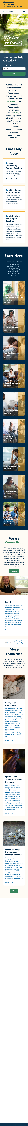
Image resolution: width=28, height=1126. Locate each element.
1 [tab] (5, 642)
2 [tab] (6, 642)
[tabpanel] (14, 606)
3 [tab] (7, 642)
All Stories (14, 571)
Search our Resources (9, 66)
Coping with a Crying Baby (11, 704)
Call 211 (13, 4)
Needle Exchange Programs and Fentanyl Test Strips (13, 852)
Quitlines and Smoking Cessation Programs (13, 779)
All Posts (14, 891)
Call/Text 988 (18, 7)
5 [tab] (10, 642)
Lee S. (8, 602)
